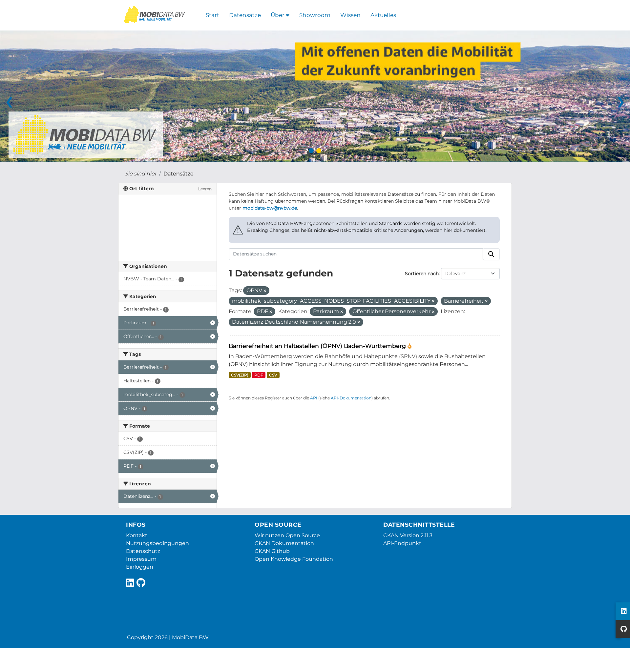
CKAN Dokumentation (284, 543)
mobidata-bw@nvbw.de (269, 208)
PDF (258, 375)
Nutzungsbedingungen (157, 543)
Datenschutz (143, 551)
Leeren (205, 188)
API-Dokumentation (351, 397)
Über (278, 15)
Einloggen (139, 567)
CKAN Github (272, 551)
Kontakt (136, 535)
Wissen (350, 15)
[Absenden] (491, 254)
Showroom (314, 15)
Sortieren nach (422, 273)
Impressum (141, 559)
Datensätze (245, 15)
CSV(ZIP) (239, 375)
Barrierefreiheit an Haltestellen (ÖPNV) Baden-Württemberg (318, 345)
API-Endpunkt (402, 543)
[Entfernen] (264, 291)
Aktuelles (383, 15)
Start (212, 15)
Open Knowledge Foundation (294, 559)
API (313, 397)
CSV (273, 375)
